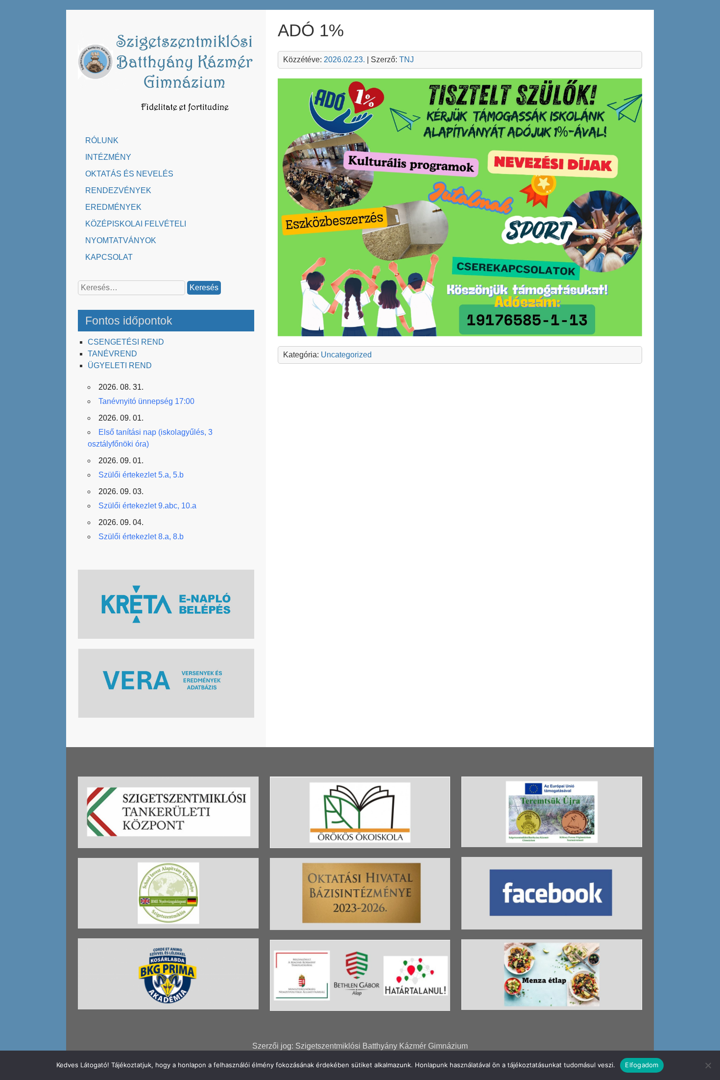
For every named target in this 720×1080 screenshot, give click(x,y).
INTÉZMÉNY (108, 157)
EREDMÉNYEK (113, 207)
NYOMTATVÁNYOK (120, 240)
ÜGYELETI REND (120, 365)
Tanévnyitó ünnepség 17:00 (146, 401)
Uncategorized (346, 355)
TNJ (406, 59)
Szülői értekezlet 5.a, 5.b (141, 475)
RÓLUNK (102, 140)
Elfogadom (641, 1065)
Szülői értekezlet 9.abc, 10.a (147, 506)
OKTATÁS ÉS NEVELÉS (129, 174)
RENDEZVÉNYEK (118, 190)
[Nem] (708, 1065)
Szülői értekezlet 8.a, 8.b (141, 536)
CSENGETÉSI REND (126, 342)
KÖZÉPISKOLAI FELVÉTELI (135, 224)
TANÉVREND (112, 354)
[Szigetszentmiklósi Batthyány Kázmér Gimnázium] (166, 116)
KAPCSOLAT (109, 257)
